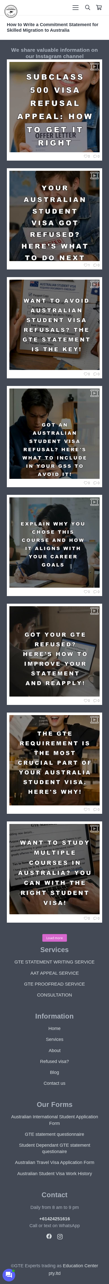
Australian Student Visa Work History (54, 1173)
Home (54, 1028)
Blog (54, 1072)
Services (54, 1039)
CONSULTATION (54, 995)
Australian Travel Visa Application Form (54, 1162)
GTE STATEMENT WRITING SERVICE (54, 962)
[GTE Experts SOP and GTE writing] (11, 16)
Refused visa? (54, 1061)
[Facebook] (49, 1236)
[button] (75, 8)
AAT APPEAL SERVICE (54, 973)
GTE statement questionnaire (54, 1134)
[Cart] (98, 7)
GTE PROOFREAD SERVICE (54, 984)
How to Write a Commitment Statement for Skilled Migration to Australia (52, 27)
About (55, 1050)
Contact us (54, 1083)
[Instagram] (60, 1237)
